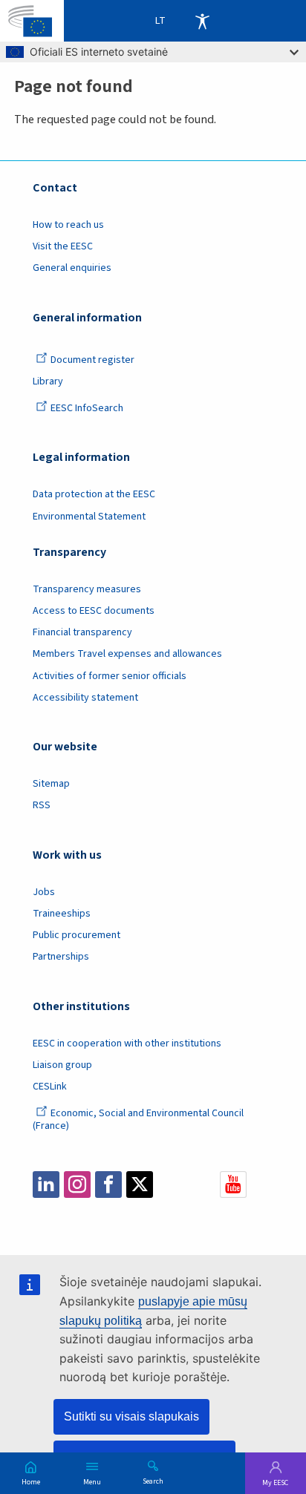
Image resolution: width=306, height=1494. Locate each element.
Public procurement (76, 935)
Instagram (77, 1184)
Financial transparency (82, 632)
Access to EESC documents (93, 610)
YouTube (233, 1184)
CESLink (50, 1086)
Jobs (44, 892)
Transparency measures (87, 589)
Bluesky (170, 1184)
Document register (92, 360)
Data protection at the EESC (94, 494)
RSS (42, 805)
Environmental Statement (89, 516)
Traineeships (62, 913)
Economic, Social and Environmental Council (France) (138, 1119)
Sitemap (51, 783)
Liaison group (62, 1065)
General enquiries (72, 268)
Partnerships (61, 956)
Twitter (139, 1184)
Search (153, 1480)
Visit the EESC (63, 246)
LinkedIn (46, 1184)
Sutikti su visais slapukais (131, 1416)
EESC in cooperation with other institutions (127, 1043)
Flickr (202, 1184)
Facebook (108, 1184)
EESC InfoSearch (87, 408)
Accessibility (202, 21)
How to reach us (68, 224)
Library (48, 381)
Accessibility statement (85, 697)
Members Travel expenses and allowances (127, 653)
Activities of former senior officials (109, 676)
